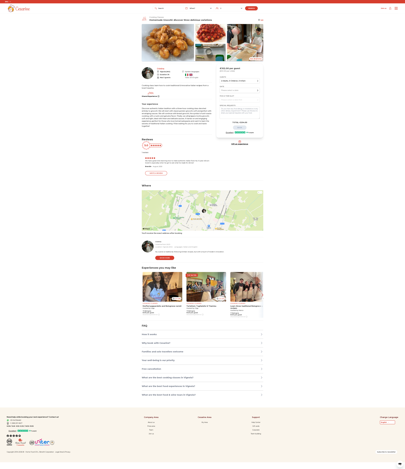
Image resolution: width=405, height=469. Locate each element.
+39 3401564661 (15, 420)
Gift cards (255, 426)
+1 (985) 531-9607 (16, 423)
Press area (151, 426)
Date (222, 86)
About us (151, 422)
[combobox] (170, 8)
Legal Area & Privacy (62, 452)
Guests (223, 77)
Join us (383, 8)
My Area (205, 422)
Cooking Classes (156, 17)
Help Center (255, 422)
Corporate (256, 430)
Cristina (160, 69)
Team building (256, 434)
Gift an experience (239, 144)
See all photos (256, 59)
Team (151, 430)
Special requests (228, 105)
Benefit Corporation (46, 452)
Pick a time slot (227, 96)
